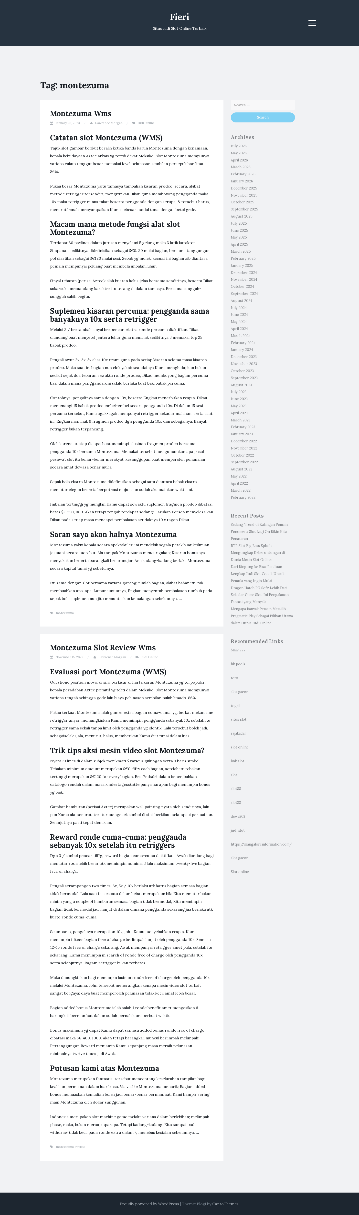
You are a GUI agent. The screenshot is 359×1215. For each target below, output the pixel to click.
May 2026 (239, 153)
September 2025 (244, 209)
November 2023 (244, 364)
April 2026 (239, 160)
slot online (240, 747)
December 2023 (244, 357)
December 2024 (244, 272)
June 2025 (239, 230)
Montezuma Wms (81, 113)
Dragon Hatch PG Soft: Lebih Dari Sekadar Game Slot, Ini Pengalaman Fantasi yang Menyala (260, 595)
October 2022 (242, 455)
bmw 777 (238, 650)
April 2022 (239, 483)
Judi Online (146, 123)
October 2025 (242, 202)
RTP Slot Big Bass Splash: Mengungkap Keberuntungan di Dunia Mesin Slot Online (258, 553)
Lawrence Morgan (109, 123)
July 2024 (239, 308)
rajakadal (238, 733)
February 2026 (243, 174)
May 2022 (239, 476)
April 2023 (239, 413)
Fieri (179, 16)
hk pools (238, 664)
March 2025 (241, 251)
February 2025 (243, 258)
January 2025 (242, 265)
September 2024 (244, 293)
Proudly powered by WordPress (149, 1203)
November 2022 (244, 448)
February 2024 (243, 343)
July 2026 (239, 146)
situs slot (238, 719)
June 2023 (239, 399)
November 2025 (244, 195)
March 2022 (241, 490)
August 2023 (241, 385)
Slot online (240, 872)
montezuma (65, 613)
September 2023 (244, 378)
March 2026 (241, 167)
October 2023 (242, 371)
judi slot (238, 830)
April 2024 (239, 329)
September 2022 (244, 462)
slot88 (236, 789)
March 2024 (241, 336)
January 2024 (242, 350)
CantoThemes (225, 1203)
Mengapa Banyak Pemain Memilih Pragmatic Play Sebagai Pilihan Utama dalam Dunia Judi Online (262, 616)
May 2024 (239, 321)
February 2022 (243, 497)
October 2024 (242, 286)
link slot (237, 761)
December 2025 (244, 188)
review (80, 1147)
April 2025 (239, 244)
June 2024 (239, 314)
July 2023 (238, 392)
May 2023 (238, 406)
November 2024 (244, 279)
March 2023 (240, 420)
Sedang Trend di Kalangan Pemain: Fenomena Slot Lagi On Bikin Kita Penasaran (259, 531)
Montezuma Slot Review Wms (103, 647)
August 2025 (242, 216)
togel (235, 706)
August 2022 (241, 469)
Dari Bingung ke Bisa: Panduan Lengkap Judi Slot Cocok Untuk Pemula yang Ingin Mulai (258, 574)
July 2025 (239, 223)
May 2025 (239, 237)
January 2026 (242, 181)
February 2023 (243, 427)
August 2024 (241, 301)
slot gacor (239, 692)
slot (234, 775)
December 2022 (244, 441)
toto (234, 678)
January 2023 (242, 434)
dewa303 (238, 816)
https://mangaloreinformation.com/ (261, 844)
